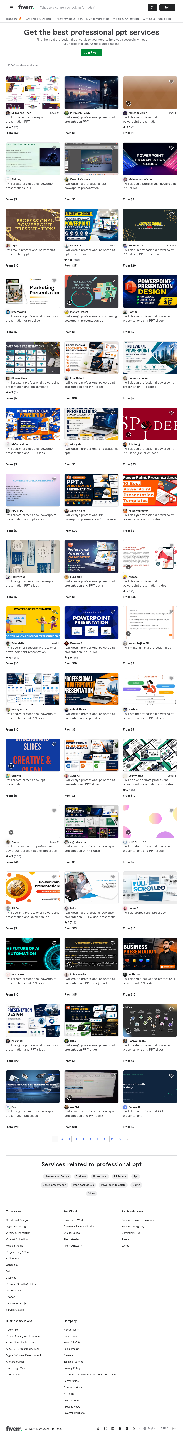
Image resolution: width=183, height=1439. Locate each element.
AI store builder (15, 1362)
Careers (68, 1355)
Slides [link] (91, 1193)
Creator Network (74, 1387)
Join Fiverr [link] (91, 52)
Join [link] (167, 7)
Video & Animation (126, 18)
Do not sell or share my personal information (90, 1375)
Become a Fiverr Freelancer (138, 1220)
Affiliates (69, 1394)
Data (9, 1271)
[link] (98, 1428)
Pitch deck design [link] (83, 1185)
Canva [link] (136, 1185)
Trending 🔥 (14, 18)
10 (119, 1138)
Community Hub (131, 1233)
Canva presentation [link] (54, 1185)
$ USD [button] (164, 1428)
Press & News (72, 1407)
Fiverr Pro (12, 1330)
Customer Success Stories (79, 1226)
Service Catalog (15, 1310)
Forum (125, 1239)
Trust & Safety (72, 1342)
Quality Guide (72, 1233)
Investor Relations (74, 1413)
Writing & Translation (18, 1233)
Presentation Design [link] (57, 1176)
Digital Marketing (97, 18)
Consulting (12, 1265)
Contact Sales (14, 1375)
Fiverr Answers (73, 1246)
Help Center (71, 1336)
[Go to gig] (33, 92)
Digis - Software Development (23, 1355)
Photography (13, 1291)
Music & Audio (14, 1246)
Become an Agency (133, 1226)
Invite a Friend (72, 1400)
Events (125, 1246)
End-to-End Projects (18, 1303)
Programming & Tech (69, 18)
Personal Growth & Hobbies (22, 1284)
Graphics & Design (38, 18)
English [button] (152, 1428)
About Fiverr (71, 1330)
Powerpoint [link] (100, 1176)
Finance (10, 1297)
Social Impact (71, 1349)
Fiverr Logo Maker (17, 1368)
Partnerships (71, 1381)
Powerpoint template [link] (113, 1185)
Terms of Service (73, 1362)
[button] (11, 7)
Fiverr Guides (72, 1239)
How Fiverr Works (74, 1220)
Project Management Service (23, 1336)
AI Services (12, 1258)
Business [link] (81, 1176)
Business (11, 1278)
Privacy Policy (72, 1368)
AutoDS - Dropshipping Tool (22, 1349)
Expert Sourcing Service (20, 1342)
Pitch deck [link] (120, 1176)
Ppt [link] (135, 1176)
